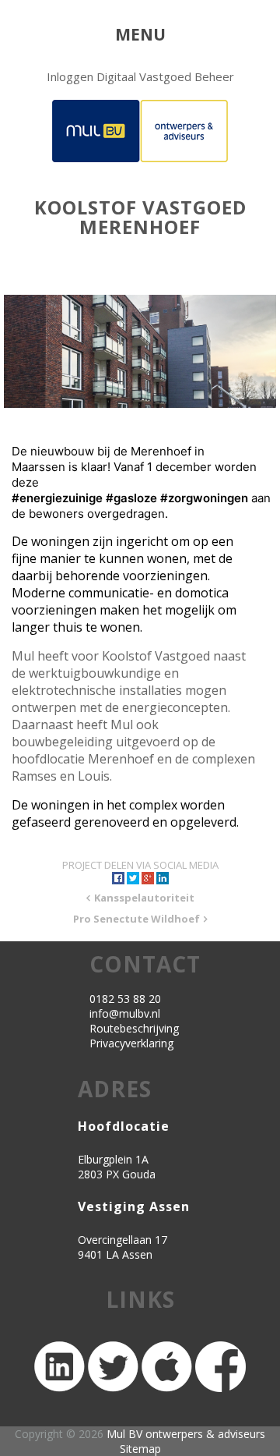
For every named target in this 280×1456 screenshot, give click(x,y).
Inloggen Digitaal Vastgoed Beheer (140, 76)
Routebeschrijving (134, 1028)
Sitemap (140, 1448)
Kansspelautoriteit (144, 898)
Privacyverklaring (131, 1043)
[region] (139, 351)
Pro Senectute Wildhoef (136, 919)
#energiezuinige (57, 498)
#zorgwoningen (204, 498)
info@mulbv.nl (124, 1013)
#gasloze (131, 498)
